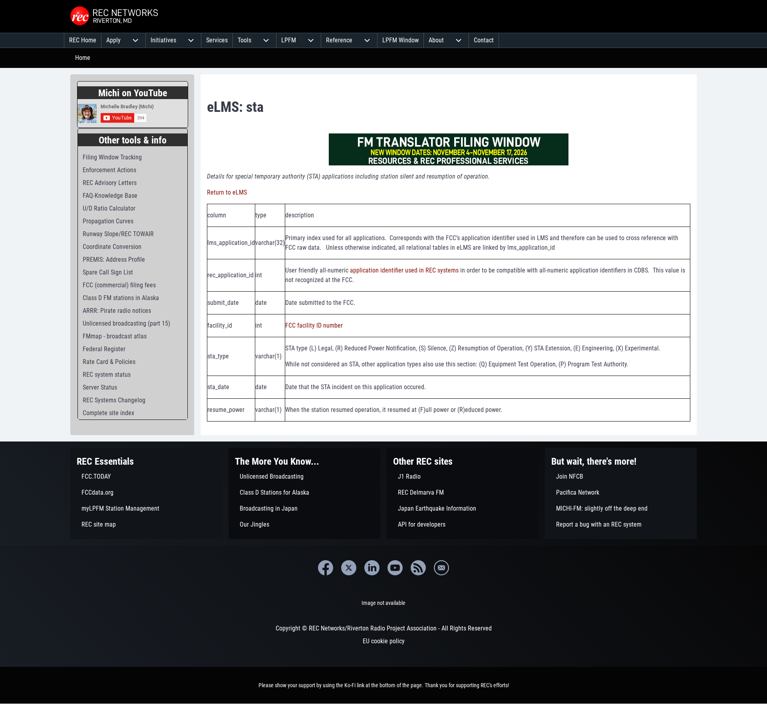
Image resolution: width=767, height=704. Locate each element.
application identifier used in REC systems (404, 270)
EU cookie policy (384, 641)
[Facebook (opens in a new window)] (326, 568)
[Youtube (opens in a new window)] (395, 568)
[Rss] (418, 568)
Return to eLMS (227, 192)
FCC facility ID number (314, 325)
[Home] (115, 16)
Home (82, 58)
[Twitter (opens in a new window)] (349, 568)
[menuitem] (82, 40)
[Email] (441, 568)
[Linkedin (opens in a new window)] (372, 568)
